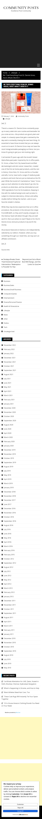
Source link (5, 250)
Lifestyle (7, 119)
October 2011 (9, 609)
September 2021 (10, 370)
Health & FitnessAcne (11, 306)
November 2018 (10, 496)
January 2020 (9, 446)
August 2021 (8, 374)
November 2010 (10, 642)
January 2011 (9, 634)
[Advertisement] (21, 40)
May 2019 (7, 475)
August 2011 (8, 617)
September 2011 (10, 613)
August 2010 (8, 655)
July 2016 (7, 529)
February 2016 (9, 550)
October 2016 (9, 517)
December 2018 (9, 492)
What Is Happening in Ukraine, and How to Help (21, 688)
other (6, 319)
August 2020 (8, 425)
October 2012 (9, 559)
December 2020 (9, 408)
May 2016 (7, 538)
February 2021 (9, 400)
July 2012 (7, 571)
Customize (20, 804)
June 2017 (7, 504)
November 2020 (10, 412)
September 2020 (10, 420)
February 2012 (9, 592)
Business (7, 281)
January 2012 (9, 596)
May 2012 (7, 580)
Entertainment (9, 298)
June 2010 (7, 663)
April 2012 (7, 584)
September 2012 (10, 563)
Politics (6, 323)
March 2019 (8, 483)
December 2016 (9, 508)
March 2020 (8, 437)
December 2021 (9, 358)
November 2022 (10, 345)
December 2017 (9, 500)
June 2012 (7, 575)
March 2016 (8, 546)
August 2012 (8, 567)
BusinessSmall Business (12, 289)
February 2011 (9, 630)
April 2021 (7, 391)
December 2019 (9, 450)
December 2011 (9, 601)
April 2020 (7, 433)
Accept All (20, 811)
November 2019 (10, 454)
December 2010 (9, 638)
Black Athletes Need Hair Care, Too (17, 692)
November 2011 (10, 605)
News (6, 315)
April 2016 (7, 542)
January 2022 (9, 353)
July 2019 (7, 471)
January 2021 (9, 404)
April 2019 (7, 479)
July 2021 (7, 379)
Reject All (20, 807)
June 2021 (7, 383)
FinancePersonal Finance (13, 302)
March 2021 (8, 395)
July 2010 (7, 659)
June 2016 (7, 534)
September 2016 (10, 521)
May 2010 (7, 668)
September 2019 (10, 462)
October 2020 (9, 416)
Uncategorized (9, 331)
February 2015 (9, 555)
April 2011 (7, 622)
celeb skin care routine (18, 131)
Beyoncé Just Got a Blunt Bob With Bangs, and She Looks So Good (31, 261)
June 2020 (7, 429)
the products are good (23, 134)
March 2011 (8, 626)
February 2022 (9, 349)
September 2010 (10, 651)
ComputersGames (10, 294)
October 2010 (9, 647)
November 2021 (10, 362)
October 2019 (9, 458)
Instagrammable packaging (16, 149)
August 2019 (8, 467)
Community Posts (21, 8)
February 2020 (9, 441)
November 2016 (10, 513)
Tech (5, 327)
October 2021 (9, 366)
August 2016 (8, 525)
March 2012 (8, 588)
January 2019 (9, 487)
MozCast (18, 712)
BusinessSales (9, 285)
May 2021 (7, 387)
